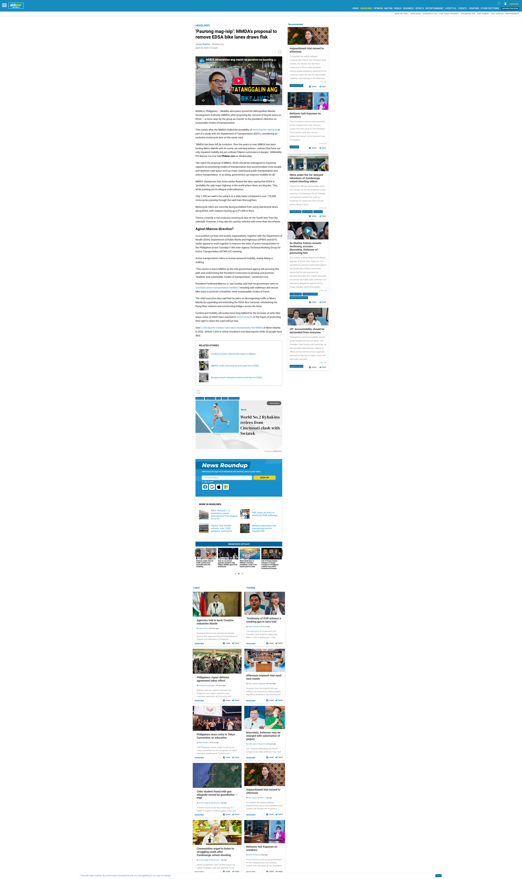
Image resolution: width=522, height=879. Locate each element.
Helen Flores (203, 628)
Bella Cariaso (203, 743)
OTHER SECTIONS (490, 8)
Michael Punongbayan (207, 685)
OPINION (378, 8)
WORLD (398, 8)
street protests (245, 317)
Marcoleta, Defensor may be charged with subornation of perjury (263, 736)
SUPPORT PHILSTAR (510, 9)
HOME (355, 8)
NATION (388, 8)
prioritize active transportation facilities (217, 287)
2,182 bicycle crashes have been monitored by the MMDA (232, 327)
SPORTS (419, 8)
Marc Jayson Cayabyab (256, 684)
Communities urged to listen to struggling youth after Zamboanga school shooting (215, 852)
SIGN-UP (264, 477)
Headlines (202, 25)
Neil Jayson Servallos (256, 798)
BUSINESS (408, 8)
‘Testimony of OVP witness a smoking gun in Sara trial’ (263, 620)
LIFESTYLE (450, 8)
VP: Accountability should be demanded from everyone (307, 330)
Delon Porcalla (253, 855)
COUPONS (474, 8)
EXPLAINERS (483, 14)
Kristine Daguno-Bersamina (209, 803)
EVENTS (463, 8)
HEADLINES (366, 8)
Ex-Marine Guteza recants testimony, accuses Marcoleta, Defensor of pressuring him (305, 248)
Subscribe (514, 4)
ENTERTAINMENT (434, 8)
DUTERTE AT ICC (430, 14)
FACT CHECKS (497, 14)
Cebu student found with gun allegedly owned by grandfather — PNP (217, 795)
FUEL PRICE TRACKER (449, 14)
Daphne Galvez (253, 626)
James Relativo (202, 44)
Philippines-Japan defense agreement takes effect (213, 679)
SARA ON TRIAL (401, 14)
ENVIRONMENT (512, 14)
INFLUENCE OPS (468, 14)
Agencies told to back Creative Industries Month (215, 622)
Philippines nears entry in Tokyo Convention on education (216, 736)
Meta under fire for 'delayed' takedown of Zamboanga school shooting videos (306, 178)
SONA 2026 (415, 14)
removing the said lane (264, 129)
